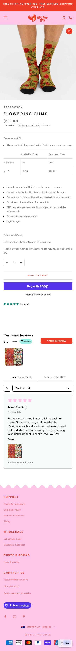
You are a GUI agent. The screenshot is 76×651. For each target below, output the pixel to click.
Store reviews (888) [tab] (55, 377)
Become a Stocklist (14, 544)
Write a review (56, 341)
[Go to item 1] (14, 357)
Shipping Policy (12, 510)
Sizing (7, 521)
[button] (11, 304)
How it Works (11, 562)
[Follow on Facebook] (5, 616)
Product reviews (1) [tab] (21, 377)
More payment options (38, 294)
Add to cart (38, 275)
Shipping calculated (28, 125)
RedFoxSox (13, 107)
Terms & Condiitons (14, 504)
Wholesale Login (13, 539)
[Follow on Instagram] (14, 616)
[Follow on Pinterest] (23, 616)
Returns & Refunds (14, 515)
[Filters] (7, 388)
